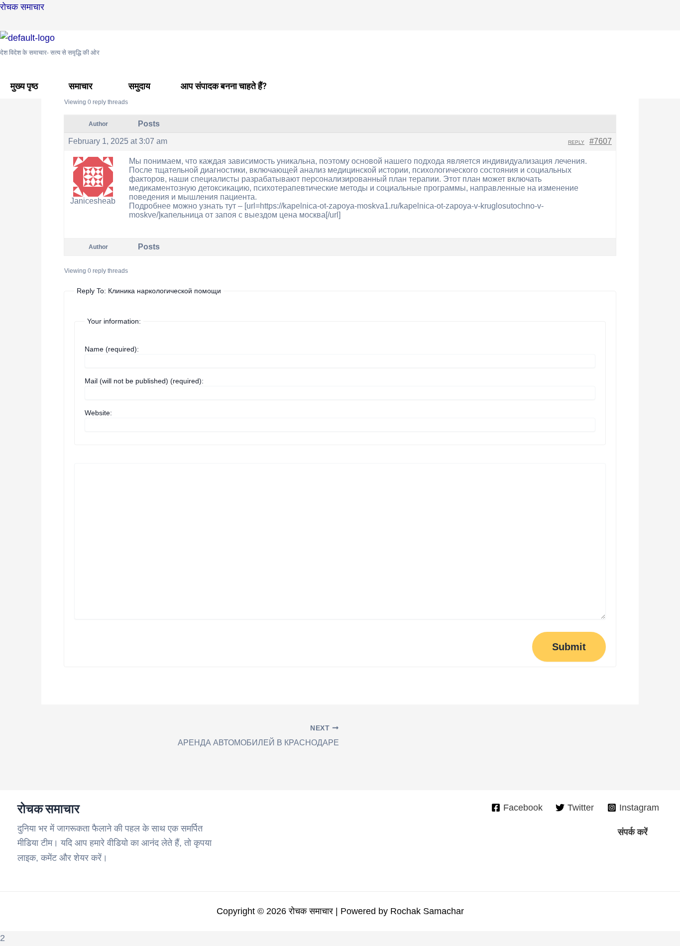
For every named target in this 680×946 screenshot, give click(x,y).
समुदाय (139, 86)
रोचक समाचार (22, 7)
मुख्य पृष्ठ (24, 86)
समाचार (81, 86)
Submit (569, 646)
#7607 (600, 141)
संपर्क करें (633, 832)
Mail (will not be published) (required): (144, 381)
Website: (98, 413)
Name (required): (112, 349)
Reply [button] (576, 142)
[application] (96, 86)
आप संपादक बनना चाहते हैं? (224, 86)
